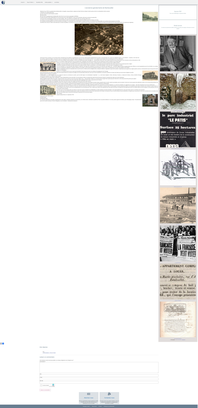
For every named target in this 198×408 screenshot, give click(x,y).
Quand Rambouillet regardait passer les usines (177, 148)
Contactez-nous (109, 398)
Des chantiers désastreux (178, 338)
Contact (100, 406)
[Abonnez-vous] (88, 394)
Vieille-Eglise (178, 224)
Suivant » (184, 339)
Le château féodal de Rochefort (177, 110)
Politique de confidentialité (109, 406)
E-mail (41, 377)
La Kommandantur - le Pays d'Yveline (49, 352)
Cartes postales (48, 2)
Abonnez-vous (88, 398)
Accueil (22, 2)
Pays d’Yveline (30, 2)
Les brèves (56, 2)
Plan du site (94, 406)
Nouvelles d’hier (39, 2)
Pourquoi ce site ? (86, 406)
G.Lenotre (177, 72)
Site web (41, 380)
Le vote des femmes (178, 262)
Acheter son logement (178, 300)
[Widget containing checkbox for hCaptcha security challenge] (47, 385)
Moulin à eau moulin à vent (178, 186)
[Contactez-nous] (109, 394)
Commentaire (43, 361)
